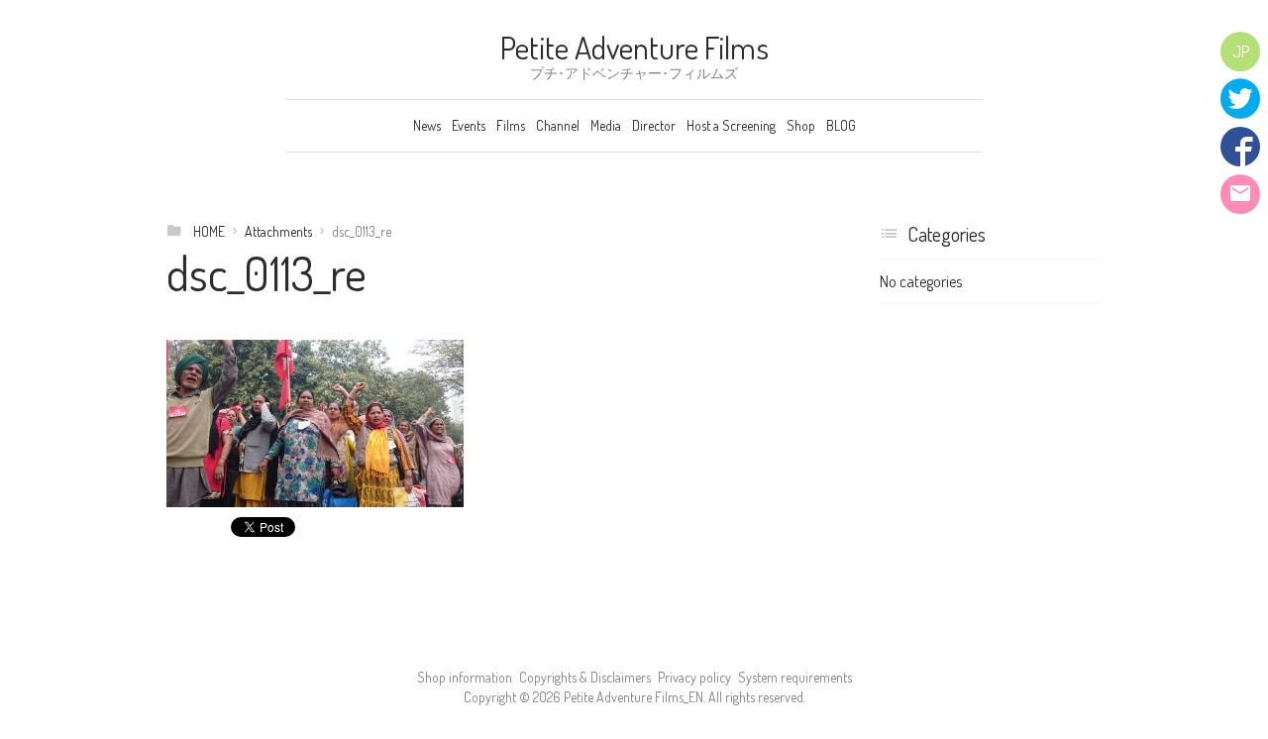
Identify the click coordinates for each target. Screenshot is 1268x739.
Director (654, 125)
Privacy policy (694, 677)
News (427, 125)
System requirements (795, 677)
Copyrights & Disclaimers (585, 677)
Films (510, 125)
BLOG (841, 125)
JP (1240, 51)
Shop (801, 125)
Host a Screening (731, 125)
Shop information (464, 677)
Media (605, 125)
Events (468, 125)
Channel (558, 125)
